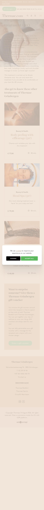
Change (13, 258)
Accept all (29, 258)
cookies (18, 251)
